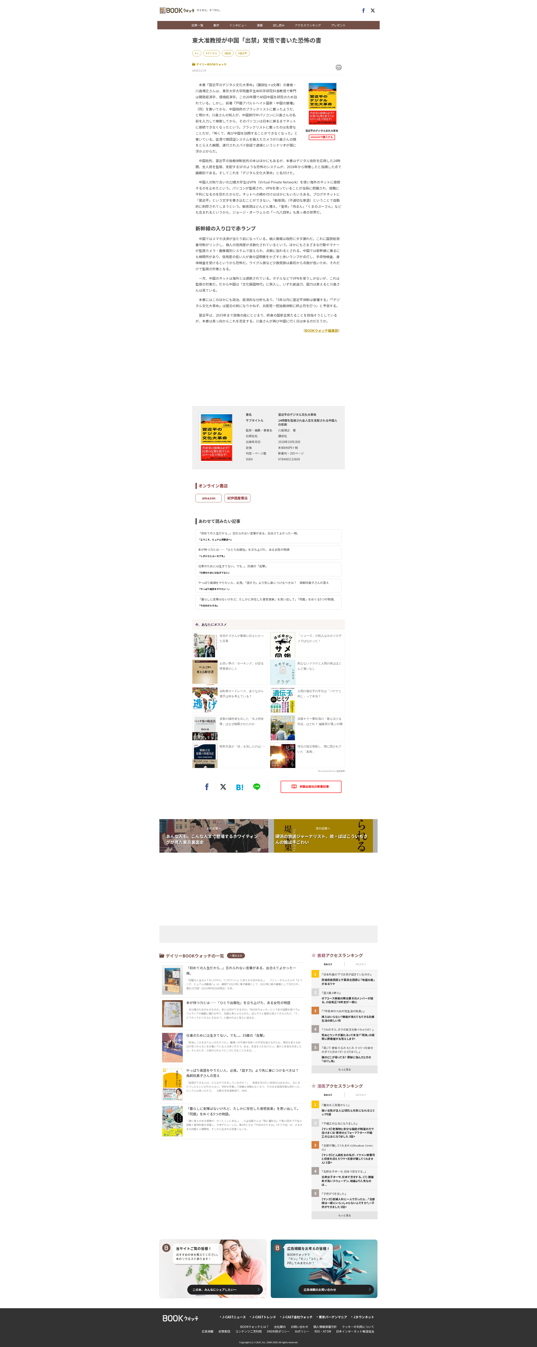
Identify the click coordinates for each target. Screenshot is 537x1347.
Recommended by (327, 771)
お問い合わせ (299, 1327)
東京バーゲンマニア (333, 1317)
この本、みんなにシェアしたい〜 (215, 1289)
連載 (260, 25)
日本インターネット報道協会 (355, 1331)
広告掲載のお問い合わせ (320, 1289)
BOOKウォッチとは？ (254, 1327)
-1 (197, 53)
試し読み (279, 25)
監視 (228, 53)
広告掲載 (208, 1331)
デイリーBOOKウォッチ (211, 64)
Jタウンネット (363, 1317)
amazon (208, 497)
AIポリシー (302, 1331)
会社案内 (280, 1327)
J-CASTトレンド (264, 1317)
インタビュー (238, 25)
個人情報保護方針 (325, 1327)
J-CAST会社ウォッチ (297, 1317)
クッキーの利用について (358, 1327)
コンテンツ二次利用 (248, 1331)
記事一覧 (197, 25)
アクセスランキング (308, 25)
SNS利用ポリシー (278, 1331)
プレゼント (338, 25)
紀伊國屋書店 (237, 497)
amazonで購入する (322, 137)
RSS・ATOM (322, 1331)
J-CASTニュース (234, 1317)
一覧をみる (236, 955)
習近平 (243, 53)
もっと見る (344, 1069)
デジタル (212, 53)
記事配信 (224, 1331)
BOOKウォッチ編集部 (321, 330)
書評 (216, 25)
